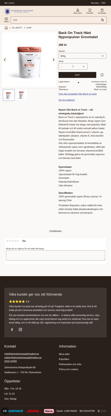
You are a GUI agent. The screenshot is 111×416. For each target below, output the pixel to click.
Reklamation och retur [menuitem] (70, 364)
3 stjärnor (12, 241)
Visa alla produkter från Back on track (78, 94)
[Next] (53, 59)
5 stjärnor (17, 241)
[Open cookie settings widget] (4, 411)
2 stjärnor (10, 241)
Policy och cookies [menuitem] (68, 369)
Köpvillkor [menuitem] (64, 359)
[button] (6, 19)
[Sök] (102, 20)
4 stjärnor (15, 241)
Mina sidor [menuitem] (64, 354)
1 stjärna (7, 241)
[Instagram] (20, 329)
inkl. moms (9, 3)
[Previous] (5, 59)
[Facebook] (12, 329)
